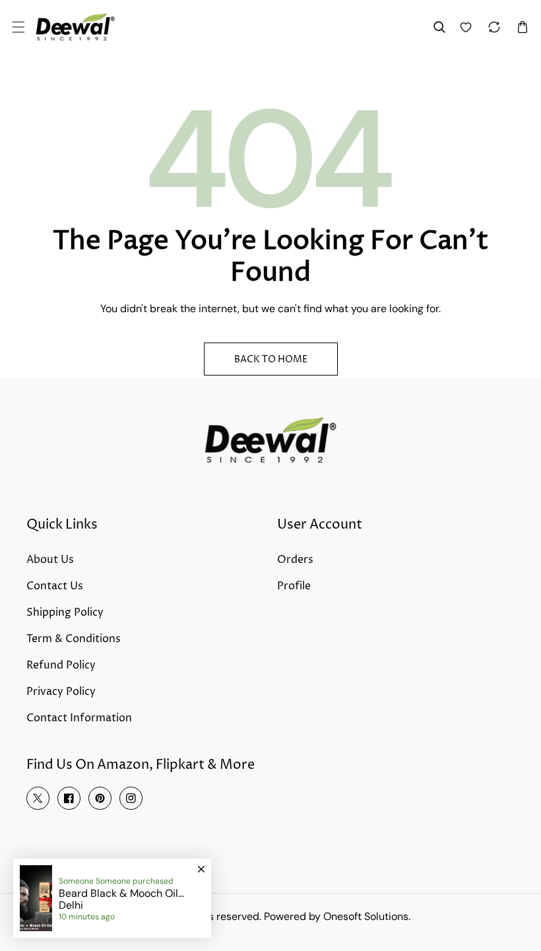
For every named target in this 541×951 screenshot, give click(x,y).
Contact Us (54, 586)
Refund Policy (61, 665)
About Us (50, 559)
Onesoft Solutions (365, 916)
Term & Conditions (73, 639)
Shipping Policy (65, 612)
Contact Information (79, 718)
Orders (295, 559)
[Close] (201, 863)
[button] (18, 27)
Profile (294, 586)
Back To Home (270, 359)
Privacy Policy (61, 691)
